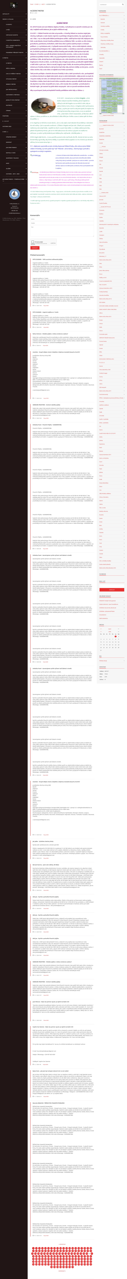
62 (33, 1256)
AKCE (7, 163)
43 (38, 1253)
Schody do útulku (103, 150)
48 (53, 1253)
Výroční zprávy (11, 137)
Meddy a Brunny (103, 511)
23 (39, 1251)
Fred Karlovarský (103, 394)
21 (33, 1251)
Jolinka (101, 440)
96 (75, 1259)
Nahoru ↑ (18, 220)
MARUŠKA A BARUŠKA (105, 136)
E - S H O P (6, 121)
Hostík (101, 143)
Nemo (101, 430)
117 (79, 1261)
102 (33, 1261)
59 (87, 1253)
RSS (15, 218)
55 (74, 1253)
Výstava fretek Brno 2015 (105, 288)
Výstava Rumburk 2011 (105, 454)
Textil (100, 68)
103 (36, 1261)
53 (68, 1253)
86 (45, 1259)
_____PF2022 (102, 146)
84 (39, 1259)
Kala (100, 189)
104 (39, 1261)
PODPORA (6, 116)
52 (65, 1253)
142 (51, 1267)
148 (70, 1267)
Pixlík (100, 479)
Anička (101, 529)
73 (66, 1256)
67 (48, 1256)
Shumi (101, 160)
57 (80, 1253)
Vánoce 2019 (102, 196)
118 (82, 1261)
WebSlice (19, 218)
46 (47, 1253)
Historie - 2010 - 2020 (12, 174)
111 (61, 1261)
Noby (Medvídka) (103, 483)
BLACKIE (101, 129)
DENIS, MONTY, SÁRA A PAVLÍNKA (107, 309)
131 (61, 1264)
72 (63, 1256)
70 (57, 1256)
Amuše (101, 168)
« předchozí (62, 1244)
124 (39, 1264)
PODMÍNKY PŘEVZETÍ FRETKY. (15, 52)
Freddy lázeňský (103, 292)
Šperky (101, 65)
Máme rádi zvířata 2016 (105, 260)
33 (69, 1251)
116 (76, 1261)
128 (51, 1264)
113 (67, 1261)
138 (82, 1264)
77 (78, 1256)
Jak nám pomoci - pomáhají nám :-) (13, 180)
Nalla (100, 327)
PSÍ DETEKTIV (102, 615)
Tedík (100, 412)
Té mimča (101, 210)
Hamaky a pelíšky (105, 26)
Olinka (101, 153)
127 (48, 1264)
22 (36, 1251)
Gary (100, 263)
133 (67, 1264)
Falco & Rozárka (103, 242)
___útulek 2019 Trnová (105, 207)
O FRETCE (5, 58)
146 (64, 1267)
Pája (100, 178)
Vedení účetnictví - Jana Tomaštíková (108, 604)
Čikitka (101, 238)
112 (64, 1261)
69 (54, 1256)
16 (78, 1248)
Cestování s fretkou (13, 95)
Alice (100, 185)
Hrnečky (101, 54)
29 (57, 1251)
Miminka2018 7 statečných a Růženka (109, 224)
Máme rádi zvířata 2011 (105, 391)
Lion (100, 175)
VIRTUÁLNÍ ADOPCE (12, 35)
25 (45, 1251)
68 (51, 1256)
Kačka (100, 437)
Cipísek (101, 408)
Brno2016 (101, 253)
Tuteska (101, 532)
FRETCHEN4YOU (103, 618)
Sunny (101, 376)
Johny (100, 380)
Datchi (101, 500)
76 (75, 1256)
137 (79, 1264)
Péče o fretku (10, 68)
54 (71, 1253)
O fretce (9, 63)
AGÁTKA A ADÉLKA (104, 405)
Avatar (101, 348)
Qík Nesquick (102, 387)
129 (54, 1264)
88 (51, 1259)
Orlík (100, 182)
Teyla (100, 469)
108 (51, 1261)
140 (88, 1264)
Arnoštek (101, 415)
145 (61, 1267)
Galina (101, 504)
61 (92, 1253)
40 (90, 1251)
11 (63, 1248)
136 (76, 1264)
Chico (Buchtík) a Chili (104, 369)
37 (81, 1251)
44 (41, 1253)
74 (69, 1256)
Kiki (100, 164)
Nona (100, 476)
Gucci (100, 461)
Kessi (100, 539)
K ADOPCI (9, 24)
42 (35, 1253)
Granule (103, 22)
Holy (100, 546)
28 (54, 1251)
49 (56, 1253)
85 (42, 1259)
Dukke (101, 217)
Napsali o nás (10, 153)
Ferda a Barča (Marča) (104, 564)
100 (88, 1259)
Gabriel (101, 345)
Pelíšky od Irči (102, 277)
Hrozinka (101, 401)
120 (88, 1261)
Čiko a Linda (102, 507)
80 (87, 1256)
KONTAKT (9, 142)
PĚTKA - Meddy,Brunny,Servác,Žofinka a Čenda (111, 398)
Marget (101, 157)
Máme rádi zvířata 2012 (105, 316)
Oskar (100, 355)
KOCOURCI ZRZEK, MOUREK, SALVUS (108, 306)
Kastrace (9, 105)
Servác (101, 366)
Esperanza (102, 444)
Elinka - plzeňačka (103, 423)
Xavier (101, 518)
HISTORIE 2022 (7, 126)
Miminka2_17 (102, 256)
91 (60, 1259)
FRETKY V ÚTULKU (8, 19)
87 (48, 1259)
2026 (110, 631)
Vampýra (101, 235)
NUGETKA (101, 132)
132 (64, 1264)
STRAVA (8, 110)
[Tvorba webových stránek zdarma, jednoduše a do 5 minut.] (12, 218)
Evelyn (101, 320)
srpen (109, 629)
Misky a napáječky (105, 33)
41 (32, 1253)
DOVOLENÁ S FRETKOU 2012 (106, 359)
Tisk (24, 218)
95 (72, 1259)
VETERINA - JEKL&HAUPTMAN (106, 611)
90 (57, 1259)
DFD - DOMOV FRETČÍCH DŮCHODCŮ (13, 46)
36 (78, 1251)
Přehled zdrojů (103, 661)
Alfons (101, 313)
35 (75, 1251)
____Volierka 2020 (103, 192)
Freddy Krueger (103, 373)
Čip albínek (102, 249)
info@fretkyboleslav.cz (14, 213)
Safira (100, 384)
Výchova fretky (11, 79)
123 (36, 1264)
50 (59, 1253)
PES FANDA (102, 302)
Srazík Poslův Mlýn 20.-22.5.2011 (107, 433)
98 (81, 1259)
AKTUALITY (6, 14)
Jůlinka (101, 472)
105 (42, 1261)
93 (66, 1259)
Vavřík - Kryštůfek (103, 419)
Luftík (100, 231)
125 (42, 1264)
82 (33, 1259)
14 (72, 1248)
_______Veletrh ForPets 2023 (106, 115)
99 (84, 1259)
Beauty (101, 451)
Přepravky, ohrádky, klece (107, 40)
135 (73, 1264)
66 (45, 1256)
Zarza (100, 486)
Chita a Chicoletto (103, 497)
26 (48, 1251)
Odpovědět (46, 305)
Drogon (101, 245)
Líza (100, 490)
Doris (100, 536)
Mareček (101, 228)
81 (90, 1256)
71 (60, 1256)
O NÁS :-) (5, 131)
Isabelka (101, 221)
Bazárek (103, 19)
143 (54, 1267)
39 (87, 1251)
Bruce (100, 274)
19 (87, 1248)
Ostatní (101, 61)
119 (85, 1261)
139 (85, 1264)
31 (63, 1251)
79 (84, 1256)
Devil (100, 447)
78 (81, 1256)
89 (54, 1259)
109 (54, 1261)
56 (77, 1253)
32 (66, 1251)
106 (45, 1261)
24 (42, 1251)
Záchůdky (103, 47)
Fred (100, 543)
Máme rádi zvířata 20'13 (105, 299)
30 (60, 1251)
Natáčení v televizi (12, 158)
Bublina (101, 214)
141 (91, 1264)
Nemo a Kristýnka (104, 458)
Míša (100, 352)
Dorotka (101, 465)
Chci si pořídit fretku (13, 73)
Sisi (100, 426)
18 (84, 1248)
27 (51, 1251)
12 (66, 1248)
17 (81, 1248)
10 (60, 1248)
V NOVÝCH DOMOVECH (13, 40)
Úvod (31, 4)
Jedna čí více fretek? (13, 100)
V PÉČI (8, 29)
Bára (100, 525)
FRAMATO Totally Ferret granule (107, 601)
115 (73, 1261)
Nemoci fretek (11, 84)
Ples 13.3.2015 (102, 284)
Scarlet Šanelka (103, 203)
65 (42, 1256)
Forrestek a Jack (103, 334)
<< (101, 629)
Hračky (102, 29)
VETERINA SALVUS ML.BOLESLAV (107, 608)
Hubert (101, 550)
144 (58, 1267)
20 (90, 1248)
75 (72, 1256)
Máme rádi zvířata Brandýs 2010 (107, 568)
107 (48, 1261)
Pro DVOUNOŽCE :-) (104, 51)
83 (36, 1259)
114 (70, 1261)
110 (58, 1261)
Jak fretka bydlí (11, 89)
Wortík (101, 171)
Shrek (100, 522)
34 (72, 1251)
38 (84, 1251)
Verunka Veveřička (104, 295)
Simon (101, 330)
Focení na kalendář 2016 (105, 281)
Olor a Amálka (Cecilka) (105, 561)
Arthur (101, 323)
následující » (62, 1271)
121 (91, 1261)
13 (69, 1248)
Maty (100, 267)
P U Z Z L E (102, 362)
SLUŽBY (8, 168)
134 (70, 1264)
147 (67, 1267)
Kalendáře (102, 58)
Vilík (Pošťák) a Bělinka (105, 493)
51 (62, 1253)
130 (58, 1264)
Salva (100, 557)
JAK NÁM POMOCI (11, 147)
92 (63, 1259)
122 (33, 1264)
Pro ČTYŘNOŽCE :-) (104, 15)
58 (83, 1253)
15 (75, 1248)
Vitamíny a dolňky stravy (107, 44)
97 (78, 1259)
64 (39, 1256)
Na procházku (104, 37)
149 (73, 1267)
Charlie (101, 554)
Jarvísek (101, 199)
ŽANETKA (101, 139)
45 (44, 1253)
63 (36, 1256)
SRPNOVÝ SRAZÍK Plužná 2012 (107, 338)
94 (69, 1259)
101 (91, 1259)
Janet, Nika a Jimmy (104, 270)
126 (45, 1264)
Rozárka (101, 515)
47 (50, 1253)
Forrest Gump (103, 341)
